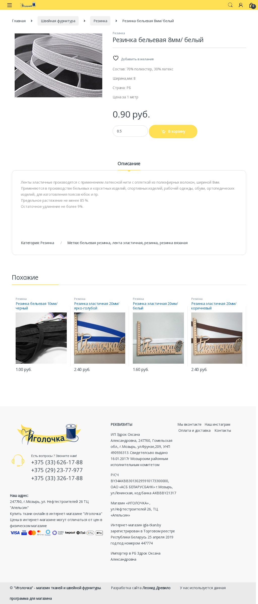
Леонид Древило (157, 587)
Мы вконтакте (189, 424)
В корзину (176, 131)
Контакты (222, 430)
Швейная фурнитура (58, 20)
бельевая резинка (95, 242)
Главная (19, 20)
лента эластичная (127, 242)
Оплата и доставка (194, 430)
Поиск (230, 5)
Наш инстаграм (217, 424)
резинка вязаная (174, 242)
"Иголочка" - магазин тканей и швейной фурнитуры (57, 587)
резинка (151, 242)
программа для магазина (31, 598)
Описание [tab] (129, 163)
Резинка (100, 20)
